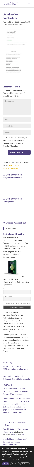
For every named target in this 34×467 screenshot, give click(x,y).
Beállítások (25, 464)
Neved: (5, 289)
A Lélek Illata (11, 228)
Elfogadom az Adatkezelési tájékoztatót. (18, 303)
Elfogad (6, 464)
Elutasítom (15, 464)
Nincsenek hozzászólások (14, 24)
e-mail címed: (7, 296)
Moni (11, 22)
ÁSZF (20, 434)
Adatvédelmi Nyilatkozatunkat (11, 460)
